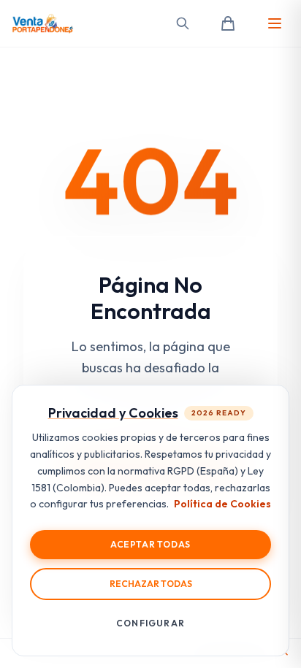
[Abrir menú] (274, 23)
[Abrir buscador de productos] (182, 23)
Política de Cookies (222, 503)
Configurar (150, 623)
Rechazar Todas (151, 583)
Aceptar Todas (150, 544)
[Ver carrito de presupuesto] (228, 23)
